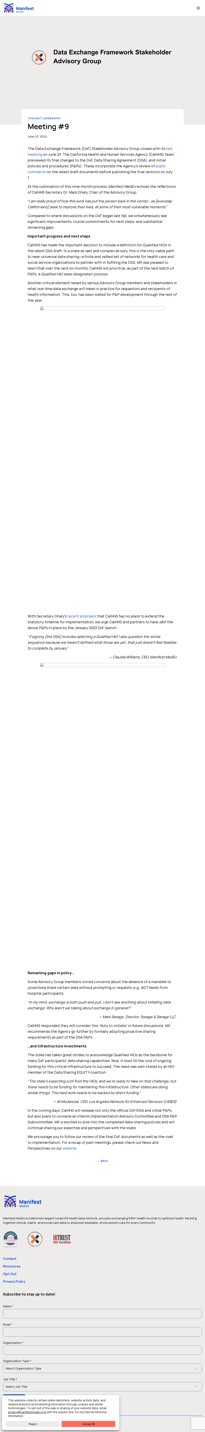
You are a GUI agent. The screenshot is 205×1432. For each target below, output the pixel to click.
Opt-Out (9, 1274)
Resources (11, 1266)
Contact (9, 1258)
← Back (102, 1161)
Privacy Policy (14, 1281)
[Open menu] (198, 8)
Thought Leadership (44, 118)
